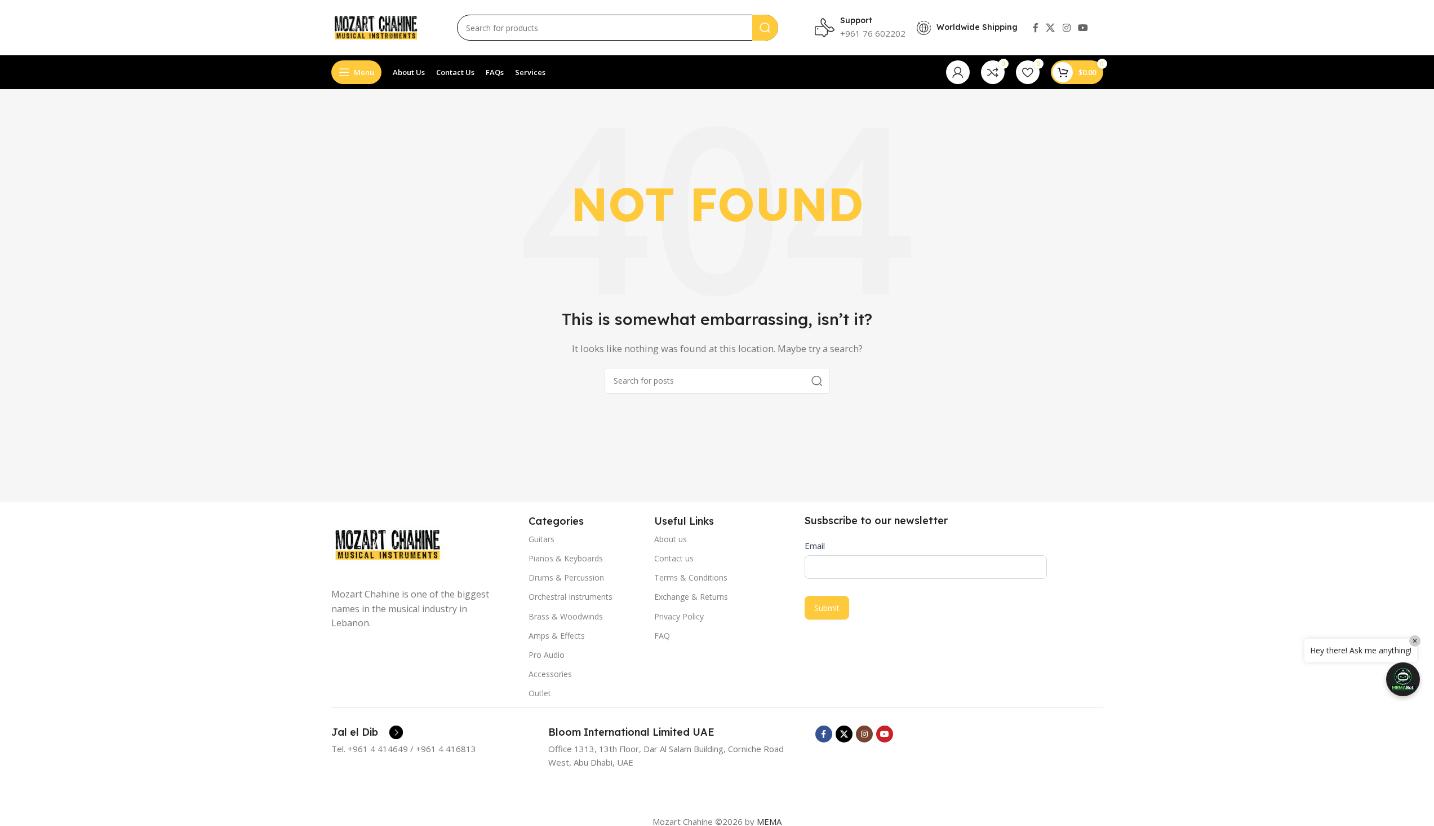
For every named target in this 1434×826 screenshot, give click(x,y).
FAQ (662, 635)
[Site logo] (375, 26)
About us (670, 539)
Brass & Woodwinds (566, 616)
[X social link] (1050, 27)
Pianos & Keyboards (566, 558)
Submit (827, 608)
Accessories (550, 674)
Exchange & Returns (691, 596)
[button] (1403, 679)
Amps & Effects (557, 635)
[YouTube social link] (1082, 27)
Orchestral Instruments (570, 596)
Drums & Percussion (566, 577)
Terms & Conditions (690, 577)
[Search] (765, 28)
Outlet (540, 693)
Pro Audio (547, 654)
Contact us (674, 558)
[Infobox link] (367, 732)
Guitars (541, 539)
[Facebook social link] (1035, 27)
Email (815, 545)
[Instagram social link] (1066, 27)
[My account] (957, 72)
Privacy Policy (679, 616)
